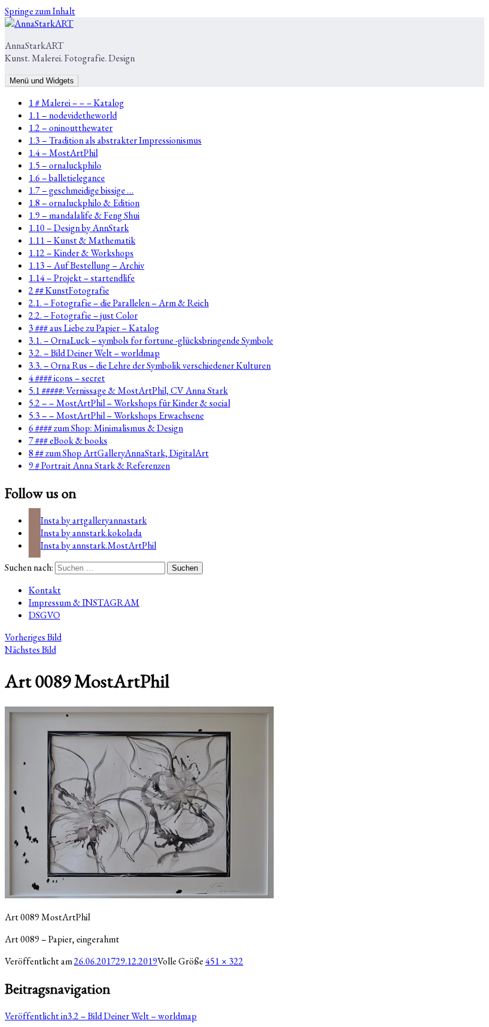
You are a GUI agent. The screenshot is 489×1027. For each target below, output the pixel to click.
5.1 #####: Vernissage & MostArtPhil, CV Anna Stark (128, 390)
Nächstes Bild (30, 649)
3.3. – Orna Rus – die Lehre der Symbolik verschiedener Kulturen (150, 365)
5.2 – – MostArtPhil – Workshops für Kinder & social (129, 403)
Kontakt (45, 590)
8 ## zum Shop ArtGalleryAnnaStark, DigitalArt (119, 453)
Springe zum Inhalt (40, 11)
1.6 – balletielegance (67, 178)
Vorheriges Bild (33, 637)
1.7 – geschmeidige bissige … (81, 190)
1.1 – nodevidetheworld (73, 115)
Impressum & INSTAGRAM (84, 602)
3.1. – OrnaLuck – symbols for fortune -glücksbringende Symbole (151, 340)
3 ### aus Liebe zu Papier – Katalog (94, 328)
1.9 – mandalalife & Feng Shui (84, 215)
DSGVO (44, 615)
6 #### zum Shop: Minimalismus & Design (106, 428)
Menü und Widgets (42, 80)
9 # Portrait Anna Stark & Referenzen (99, 465)
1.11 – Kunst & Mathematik (82, 240)
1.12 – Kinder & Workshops (81, 253)
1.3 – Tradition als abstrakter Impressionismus (115, 140)
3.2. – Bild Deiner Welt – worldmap (94, 353)
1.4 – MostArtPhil (63, 153)
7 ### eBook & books (68, 440)
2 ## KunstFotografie (69, 290)
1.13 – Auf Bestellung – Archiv (86, 265)
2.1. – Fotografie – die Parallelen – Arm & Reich (119, 303)
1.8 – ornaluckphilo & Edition (84, 203)
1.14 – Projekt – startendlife (82, 278)
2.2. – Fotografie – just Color (83, 315)
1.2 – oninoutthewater (71, 128)
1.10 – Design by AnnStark (79, 228)
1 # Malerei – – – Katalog (76, 103)
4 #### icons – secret (67, 378)
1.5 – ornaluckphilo (65, 165)
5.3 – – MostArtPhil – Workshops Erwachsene (116, 415)
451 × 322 (224, 961)
